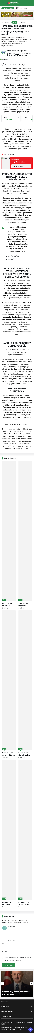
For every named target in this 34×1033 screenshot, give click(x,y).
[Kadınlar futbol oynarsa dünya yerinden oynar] (9, 684)
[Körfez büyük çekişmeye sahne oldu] (9, 535)
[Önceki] (16, 8)
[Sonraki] (18, 8)
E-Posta (5, 951)
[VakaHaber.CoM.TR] (13, 3)
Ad (3, 943)
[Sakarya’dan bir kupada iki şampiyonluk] (25, 535)
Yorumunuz (12, 926)
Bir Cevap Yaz (9, 916)
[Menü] (3, 3)
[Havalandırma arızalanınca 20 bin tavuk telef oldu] (25, 834)
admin (9, 51)
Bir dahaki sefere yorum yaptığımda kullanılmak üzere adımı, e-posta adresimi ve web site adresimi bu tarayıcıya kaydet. (18, 959)
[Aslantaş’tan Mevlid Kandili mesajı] (17, 984)
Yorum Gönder (9, 965)
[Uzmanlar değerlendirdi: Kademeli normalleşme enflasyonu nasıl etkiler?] (17, 163)
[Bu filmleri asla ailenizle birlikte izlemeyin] (25, 684)
